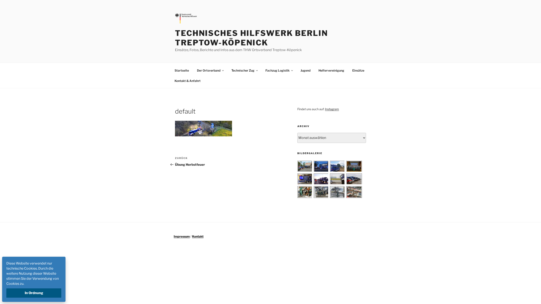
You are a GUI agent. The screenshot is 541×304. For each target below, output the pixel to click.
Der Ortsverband (208, 70)
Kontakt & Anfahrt (188, 81)
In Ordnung (34, 293)
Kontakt (198, 236)
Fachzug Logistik (277, 70)
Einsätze (358, 70)
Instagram (332, 109)
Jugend (305, 70)
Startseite (182, 70)
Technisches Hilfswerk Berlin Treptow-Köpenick (251, 37)
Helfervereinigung (331, 70)
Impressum (182, 236)
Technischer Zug (242, 70)
